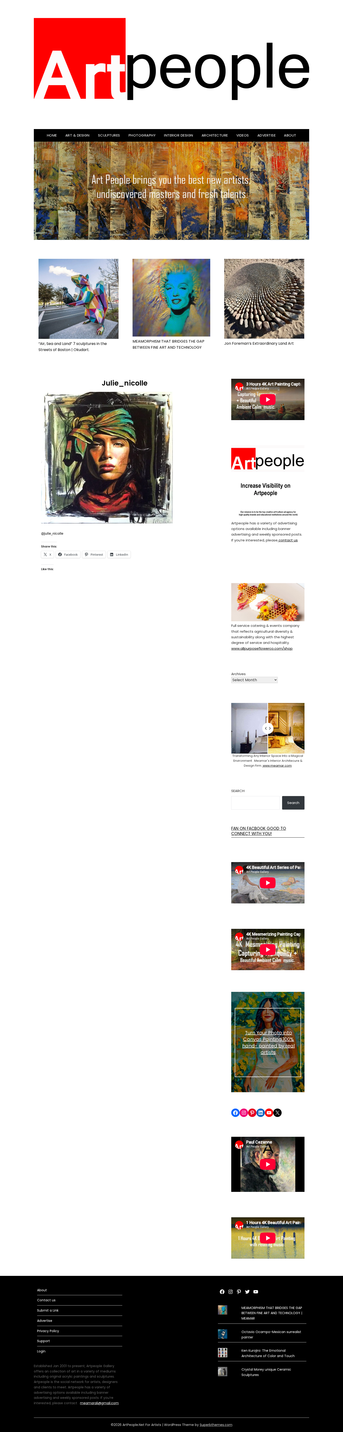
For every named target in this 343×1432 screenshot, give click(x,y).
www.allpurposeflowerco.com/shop (262, 648)
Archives (238, 673)
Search (238, 790)
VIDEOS (242, 135)
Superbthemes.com (216, 1424)
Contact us (46, 1300)
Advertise (266, 135)
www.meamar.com (277, 766)
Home (52, 135)
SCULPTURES (109, 135)
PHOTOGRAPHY (142, 135)
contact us (288, 540)
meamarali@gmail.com (99, 1403)
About (290, 135)
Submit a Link (48, 1310)
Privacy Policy (48, 1331)
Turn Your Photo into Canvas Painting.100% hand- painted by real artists (268, 1042)
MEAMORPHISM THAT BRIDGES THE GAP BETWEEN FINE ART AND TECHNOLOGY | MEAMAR (272, 1313)
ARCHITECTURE (215, 135)
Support (43, 1341)
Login (41, 1351)
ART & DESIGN (77, 135)
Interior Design (178, 135)
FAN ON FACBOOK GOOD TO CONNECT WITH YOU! (258, 831)
